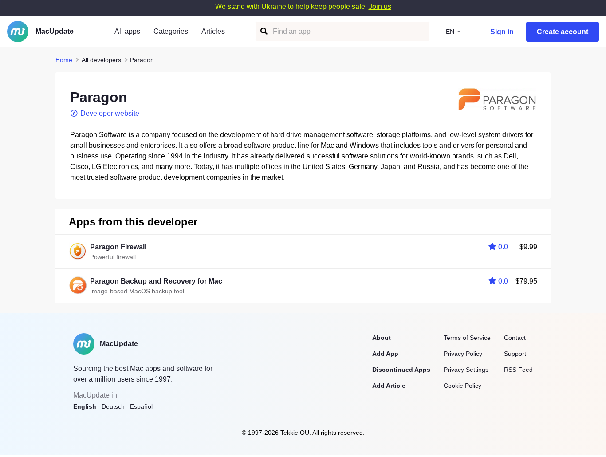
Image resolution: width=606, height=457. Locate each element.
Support (515, 354)
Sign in (502, 31)
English (84, 406)
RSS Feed (518, 370)
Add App (385, 354)
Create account (562, 31)
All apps (127, 31)
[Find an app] (263, 31)
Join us (380, 6)
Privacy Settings (466, 370)
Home (63, 60)
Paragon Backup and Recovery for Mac (156, 281)
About (381, 338)
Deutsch (113, 406)
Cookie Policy (462, 386)
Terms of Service (467, 338)
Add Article (388, 386)
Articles (213, 31)
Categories (170, 31)
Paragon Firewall (118, 247)
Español (141, 406)
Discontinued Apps (401, 370)
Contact (515, 338)
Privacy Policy (463, 354)
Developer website (109, 113)
